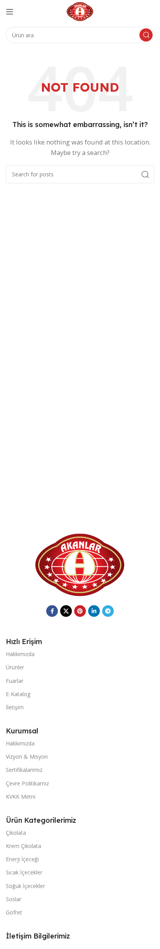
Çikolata (16, 832)
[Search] (146, 35)
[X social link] (66, 611)
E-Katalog (18, 694)
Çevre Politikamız (27, 783)
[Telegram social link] (108, 611)
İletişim (15, 707)
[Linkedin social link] (94, 611)
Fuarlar (14, 680)
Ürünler (15, 667)
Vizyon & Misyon (27, 756)
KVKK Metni (20, 796)
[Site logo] (80, 11)
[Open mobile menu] (9, 11)
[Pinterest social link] (80, 611)
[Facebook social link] (52, 611)
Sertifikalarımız (24, 769)
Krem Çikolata (23, 846)
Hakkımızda (20, 654)
